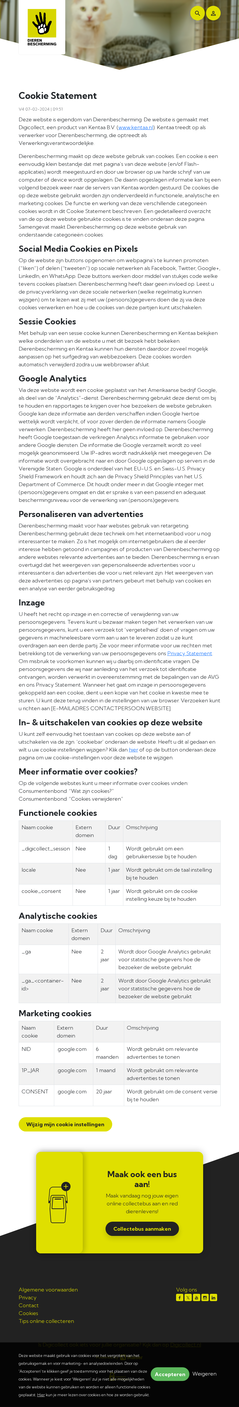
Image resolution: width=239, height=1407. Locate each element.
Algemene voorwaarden (48, 1289)
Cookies (28, 1313)
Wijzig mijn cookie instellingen (64, 1124)
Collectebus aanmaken (142, 1228)
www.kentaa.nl (135, 127)
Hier (41, 1394)
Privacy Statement (189, 653)
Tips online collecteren (46, 1321)
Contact (29, 1305)
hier (133, 749)
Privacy (27, 1297)
